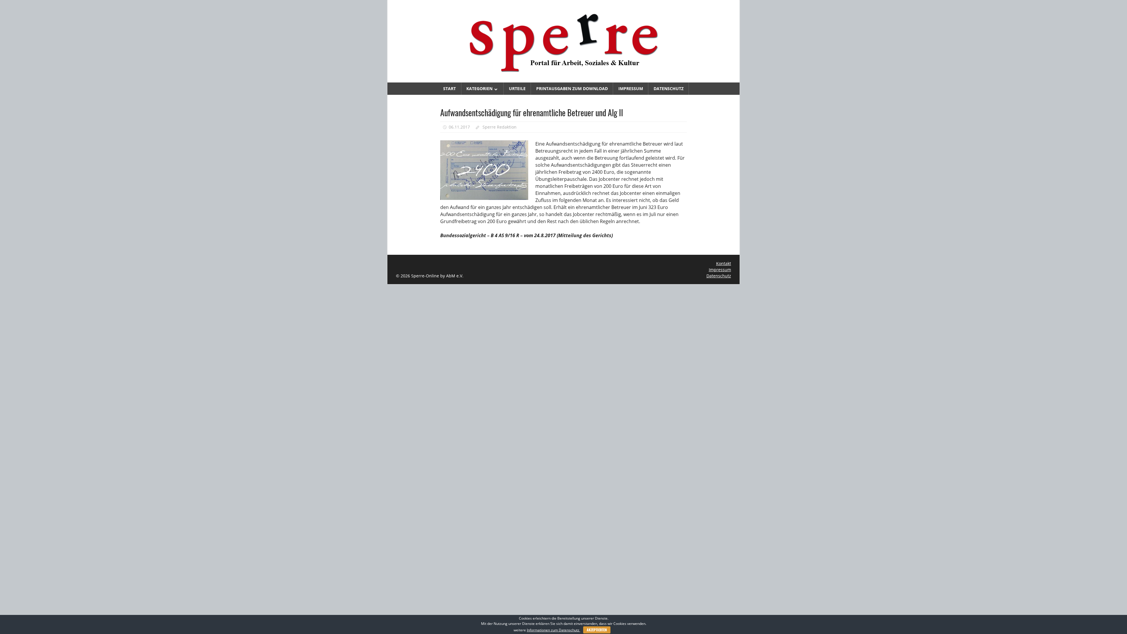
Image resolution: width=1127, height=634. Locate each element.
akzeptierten (597, 629)
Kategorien (479, 88)
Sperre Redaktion (499, 127)
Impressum (630, 88)
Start (449, 88)
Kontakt (723, 263)
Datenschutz (669, 88)
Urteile (517, 88)
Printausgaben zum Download (572, 88)
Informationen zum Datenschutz (553, 630)
